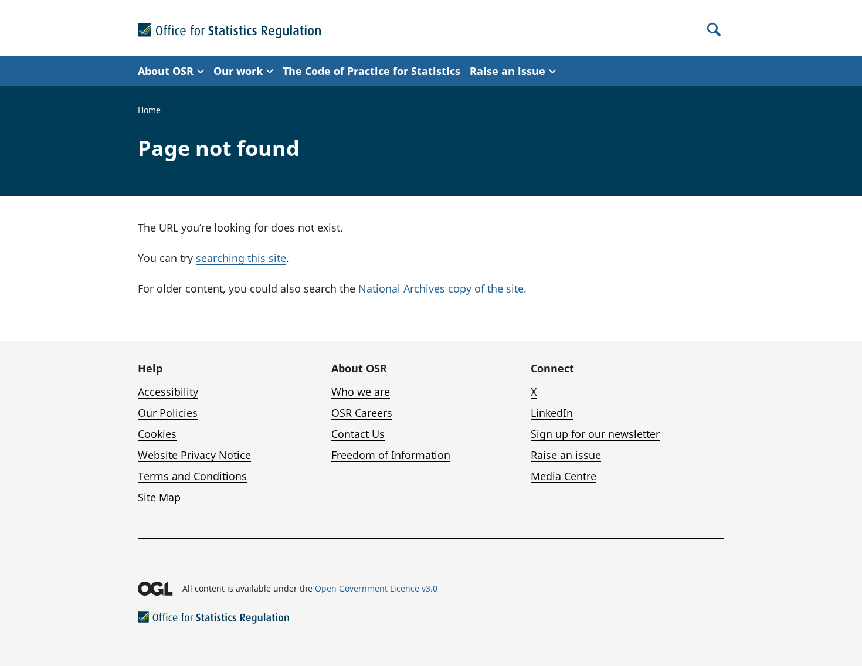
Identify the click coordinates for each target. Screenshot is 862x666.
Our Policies (168, 413)
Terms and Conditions (192, 476)
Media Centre (563, 476)
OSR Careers (361, 413)
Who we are (360, 392)
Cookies (157, 434)
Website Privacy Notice (194, 455)
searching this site (241, 258)
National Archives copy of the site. (442, 288)
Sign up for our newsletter (595, 434)
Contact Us (358, 434)
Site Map (159, 497)
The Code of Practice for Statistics (371, 71)
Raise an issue (566, 455)
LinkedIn (552, 413)
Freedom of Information (390, 455)
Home (149, 109)
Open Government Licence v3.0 (376, 588)
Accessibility (168, 392)
